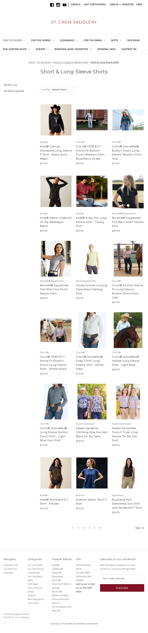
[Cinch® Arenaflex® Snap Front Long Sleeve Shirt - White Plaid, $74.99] (92, 330)
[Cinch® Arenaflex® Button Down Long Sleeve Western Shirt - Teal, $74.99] (128, 120)
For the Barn (93, 40)
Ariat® (55, 565)
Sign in (114, 4)
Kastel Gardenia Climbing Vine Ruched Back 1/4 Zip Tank (91, 432)
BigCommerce (23, 614)
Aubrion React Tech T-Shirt (91, 501)
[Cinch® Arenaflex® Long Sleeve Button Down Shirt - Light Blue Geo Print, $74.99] (56, 401)
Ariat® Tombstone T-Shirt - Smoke (54, 501)
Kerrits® (57, 591)
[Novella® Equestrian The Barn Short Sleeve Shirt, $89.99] (128, 191)
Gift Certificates (95, 4)
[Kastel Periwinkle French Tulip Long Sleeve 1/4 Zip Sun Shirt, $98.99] (128, 401)
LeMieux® (57, 568)
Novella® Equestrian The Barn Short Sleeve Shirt (127, 222)
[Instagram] (58, 5)
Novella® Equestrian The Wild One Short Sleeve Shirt (54, 289)
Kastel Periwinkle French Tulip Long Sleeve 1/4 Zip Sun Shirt (125, 434)
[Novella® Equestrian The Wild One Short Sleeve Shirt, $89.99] (56, 259)
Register (128, 4)
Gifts (114, 40)
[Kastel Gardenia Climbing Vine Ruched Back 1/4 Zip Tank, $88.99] (92, 401)
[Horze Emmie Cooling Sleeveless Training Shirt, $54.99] (92, 259)
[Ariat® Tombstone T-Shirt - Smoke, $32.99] (56, 473)
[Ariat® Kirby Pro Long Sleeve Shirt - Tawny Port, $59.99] (92, 191)
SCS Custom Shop (15, 49)
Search (75, 4)
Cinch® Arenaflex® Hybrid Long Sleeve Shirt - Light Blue (126, 361)
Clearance (67, 40)
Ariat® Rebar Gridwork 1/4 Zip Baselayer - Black (56, 222)
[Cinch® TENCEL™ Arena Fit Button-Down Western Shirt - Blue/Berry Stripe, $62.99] (92, 120)
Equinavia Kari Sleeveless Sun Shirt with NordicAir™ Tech (127, 503)
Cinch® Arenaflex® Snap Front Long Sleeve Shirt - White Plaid (90, 363)
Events (40, 49)
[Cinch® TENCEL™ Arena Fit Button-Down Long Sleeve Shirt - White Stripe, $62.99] (56, 330)
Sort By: (46, 89)
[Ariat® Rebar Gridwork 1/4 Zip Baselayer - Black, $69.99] (56, 191)
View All (56, 610)
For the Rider (12, 40)
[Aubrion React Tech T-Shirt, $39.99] (92, 473)
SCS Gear (133, 40)
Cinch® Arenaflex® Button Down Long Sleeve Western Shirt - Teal (127, 152)
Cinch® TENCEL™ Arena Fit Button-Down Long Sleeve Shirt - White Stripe (53, 363)
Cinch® (56, 580)
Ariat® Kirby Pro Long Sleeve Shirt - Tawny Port (91, 222)
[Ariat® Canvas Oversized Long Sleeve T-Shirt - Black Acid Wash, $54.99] (56, 120)
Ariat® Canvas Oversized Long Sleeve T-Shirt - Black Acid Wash (56, 152)
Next (138, 528)
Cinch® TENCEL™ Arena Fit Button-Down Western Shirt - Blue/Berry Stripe (91, 152)
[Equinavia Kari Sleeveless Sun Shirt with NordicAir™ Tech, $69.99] (128, 473)
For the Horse (41, 40)
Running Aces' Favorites (71, 49)
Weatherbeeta (60, 595)
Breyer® (56, 572)
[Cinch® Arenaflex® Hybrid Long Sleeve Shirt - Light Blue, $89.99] (128, 330)
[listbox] (64, 89)
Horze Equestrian (62, 606)
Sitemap (9, 572)
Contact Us (128, 49)
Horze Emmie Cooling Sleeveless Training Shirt (91, 289)
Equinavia (57, 576)
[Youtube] (64, 5)
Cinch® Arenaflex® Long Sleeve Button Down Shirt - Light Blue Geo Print (54, 434)
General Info (106, 49)
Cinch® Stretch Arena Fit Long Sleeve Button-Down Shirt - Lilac (127, 291)
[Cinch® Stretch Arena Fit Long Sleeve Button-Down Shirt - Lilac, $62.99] (128, 259)
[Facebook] (52, 5)
